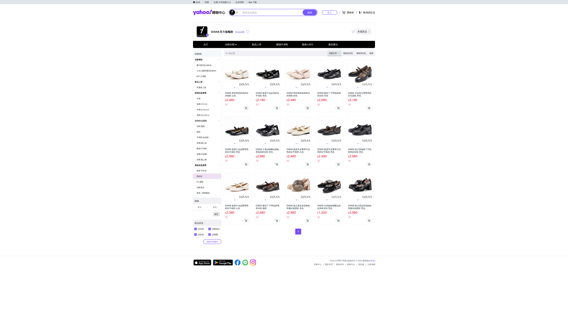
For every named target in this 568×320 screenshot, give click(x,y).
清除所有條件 (212, 241)
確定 (216, 214)
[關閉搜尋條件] (237, 12)
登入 (329, 12)
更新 (373, 260)
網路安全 (351, 264)
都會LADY (307, 44)
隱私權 (361, 264)
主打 (205, 44)
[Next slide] (248, 73)
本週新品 (362, 31)
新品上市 (256, 44)
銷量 (371, 53)
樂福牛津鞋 (282, 44)
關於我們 (329, 264)
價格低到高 (348, 53)
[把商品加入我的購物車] (246, 108)
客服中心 (318, 264)
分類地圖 (371, 264)
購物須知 (340, 264)
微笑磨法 (333, 44)
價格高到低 (361, 53)
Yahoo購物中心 (209, 12)
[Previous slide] (226, 73)
